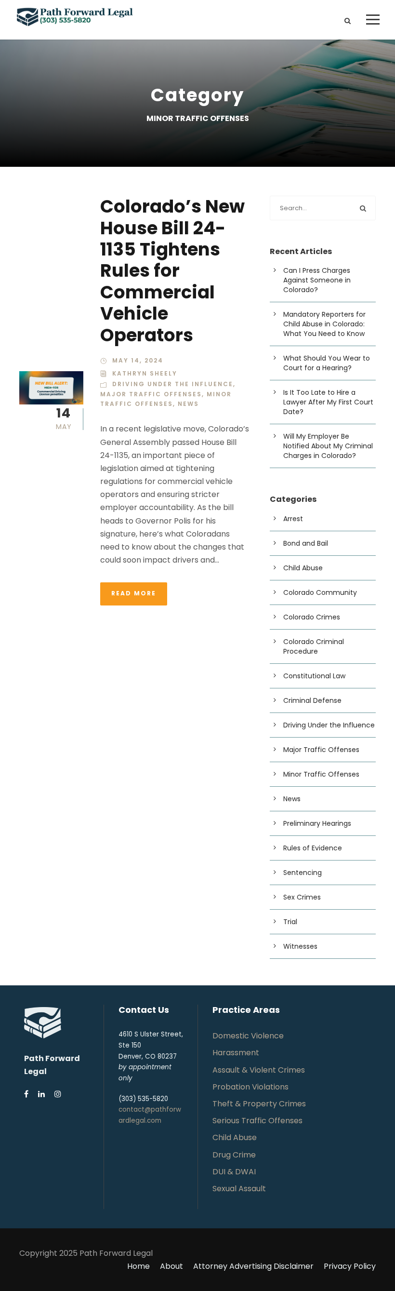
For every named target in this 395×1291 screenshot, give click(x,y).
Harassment (235, 1052)
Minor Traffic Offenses (321, 774)
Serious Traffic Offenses (257, 1120)
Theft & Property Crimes (259, 1103)
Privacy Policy (350, 1266)
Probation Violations (250, 1086)
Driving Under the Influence (172, 384)
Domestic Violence (248, 1035)
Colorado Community (320, 592)
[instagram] (57, 1094)
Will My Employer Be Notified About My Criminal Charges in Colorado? (328, 445)
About (171, 1266)
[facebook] (26, 1094)
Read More (133, 593)
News (188, 404)
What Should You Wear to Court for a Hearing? (326, 363)
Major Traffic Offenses (151, 394)
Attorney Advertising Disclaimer (253, 1266)
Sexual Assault (239, 1188)
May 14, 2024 (137, 360)
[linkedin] (41, 1094)
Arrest (293, 519)
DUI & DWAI (234, 1171)
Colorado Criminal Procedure (313, 646)
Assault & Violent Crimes (258, 1070)
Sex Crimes (302, 897)
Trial (290, 922)
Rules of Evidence (312, 848)
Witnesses (300, 946)
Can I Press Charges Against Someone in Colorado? (317, 280)
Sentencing (302, 872)
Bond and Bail (305, 543)
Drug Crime (234, 1154)
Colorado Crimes (311, 617)
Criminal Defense (312, 700)
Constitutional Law (314, 676)
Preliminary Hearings (317, 823)
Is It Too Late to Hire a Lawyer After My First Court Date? (328, 402)
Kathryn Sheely (144, 373)
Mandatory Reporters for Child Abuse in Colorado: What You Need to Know (324, 323)
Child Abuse (303, 568)
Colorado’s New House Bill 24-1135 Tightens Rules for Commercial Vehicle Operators (172, 270)
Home (138, 1266)
